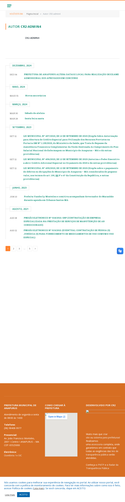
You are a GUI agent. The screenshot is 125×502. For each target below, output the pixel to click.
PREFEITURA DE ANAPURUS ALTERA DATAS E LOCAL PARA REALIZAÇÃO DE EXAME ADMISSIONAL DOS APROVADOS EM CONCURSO (71, 76)
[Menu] (9, 5)
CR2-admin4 (32, 37)
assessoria (97, 444)
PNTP (101, 464)
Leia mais (39, 488)
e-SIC (19, 455)
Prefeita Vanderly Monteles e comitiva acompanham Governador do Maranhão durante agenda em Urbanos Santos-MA (69, 198)
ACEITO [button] (23, 494)
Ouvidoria (9, 455)
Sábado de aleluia (35, 113)
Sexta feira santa (34, 118)
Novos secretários (35, 95)
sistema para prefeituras (106, 437)
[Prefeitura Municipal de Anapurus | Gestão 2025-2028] (62, 5)
